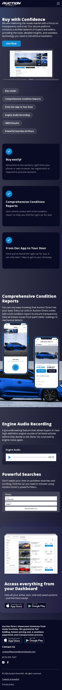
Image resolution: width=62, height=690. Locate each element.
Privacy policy (8, 684)
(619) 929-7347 (9, 657)
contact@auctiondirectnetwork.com (18, 651)
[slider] (30, 457)
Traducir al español (10, 679)
